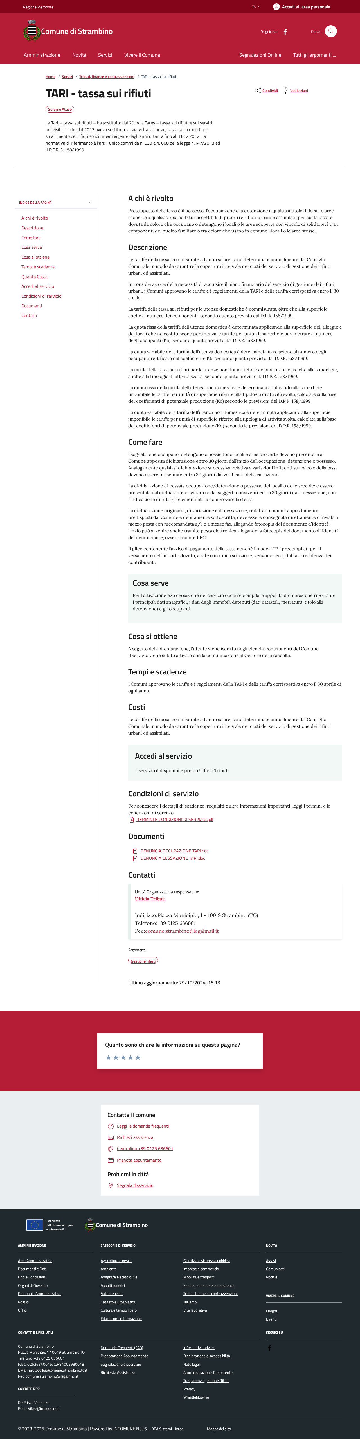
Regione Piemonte (38, 7)
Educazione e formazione (121, 1318)
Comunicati (275, 1269)
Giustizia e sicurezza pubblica (206, 1261)
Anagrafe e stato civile (119, 1277)
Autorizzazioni (112, 1293)
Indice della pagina (35, 202)
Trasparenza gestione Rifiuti (206, 1381)
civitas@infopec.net (42, 1408)
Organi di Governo (33, 1285)
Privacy (189, 1389)
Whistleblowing (196, 1397)
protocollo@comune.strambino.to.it (58, 1370)
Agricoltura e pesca (116, 1261)
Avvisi (271, 1261)
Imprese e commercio (201, 1269)
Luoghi (271, 1311)
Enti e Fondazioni (32, 1277)
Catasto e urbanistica (118, 1302)
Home (50, 77)
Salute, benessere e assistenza (209, 1285)
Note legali (192, 1364)
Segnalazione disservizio (121, 1364)
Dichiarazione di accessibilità (206, 1356)
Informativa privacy (199, 1348)
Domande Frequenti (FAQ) (122, 1348)
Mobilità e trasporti (199, 1277)
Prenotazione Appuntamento (124, 1356)
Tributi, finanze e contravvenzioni (106, 77)
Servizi (67, 77)
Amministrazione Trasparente (208, 1372)
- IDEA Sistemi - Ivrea (165, 1429)
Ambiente (109, 1269)
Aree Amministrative (35, 1261)
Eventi (271, 1319)
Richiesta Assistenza (118, 1372)
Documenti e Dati (32, 1269)
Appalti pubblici (113, 1285)
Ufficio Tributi (150, 899)
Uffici (22, 1310)
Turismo (190, 1302)
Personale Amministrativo (39, 1293)
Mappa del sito (219, 1429)
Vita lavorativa (195, 1310)
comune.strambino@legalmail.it (182, 931)
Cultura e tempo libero (119, 1310)
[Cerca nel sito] (331, 31)
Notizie (271, 1277)
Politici (23, 1302)
